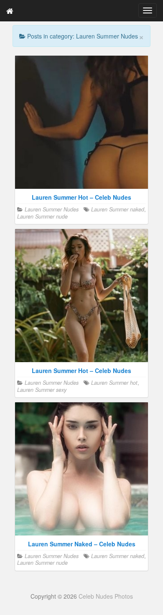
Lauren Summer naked (117, 209)
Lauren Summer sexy (41, 390)
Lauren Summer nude (42, 216)
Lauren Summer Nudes (52, 209)
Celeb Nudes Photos (106, 596)
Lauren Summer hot (114, 382)
